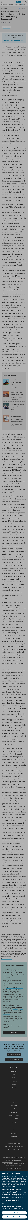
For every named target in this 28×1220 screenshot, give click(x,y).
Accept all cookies (14, 1213)
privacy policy (10, 1200)
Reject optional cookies (14, 1217)
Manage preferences (8, 1206)
